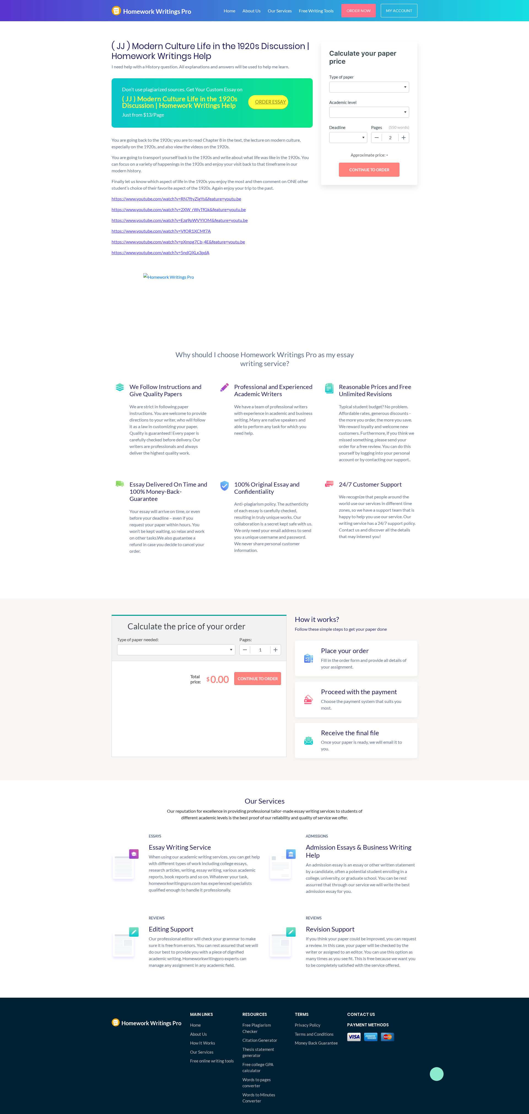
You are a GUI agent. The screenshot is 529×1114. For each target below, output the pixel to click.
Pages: (245, 639)
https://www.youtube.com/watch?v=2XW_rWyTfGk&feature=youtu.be (179, 209)
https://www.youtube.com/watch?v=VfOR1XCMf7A (161, 230)
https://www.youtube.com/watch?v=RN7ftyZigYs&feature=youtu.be (176, 198)
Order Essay (270, 102)
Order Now (359, 10)
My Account (399, 10)
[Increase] (403, 137)
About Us (251, 10)
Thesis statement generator (258, 1052)
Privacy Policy (307, 1024)
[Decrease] (376, 137)
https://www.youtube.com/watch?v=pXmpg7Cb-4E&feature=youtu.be (178, 241)
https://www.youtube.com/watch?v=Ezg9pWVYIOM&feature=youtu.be (180, 220)
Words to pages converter (256, 1082)
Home (229, 10)
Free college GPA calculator (257, 1067)
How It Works (202, 1042)
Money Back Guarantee (316, 1042)
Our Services (280, 10)
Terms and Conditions (314, 1034)
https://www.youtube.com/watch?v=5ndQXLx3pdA (160, 252)
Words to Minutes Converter (258, 1098)
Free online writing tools (212, 1060)
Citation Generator (259, 1040)
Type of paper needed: (138, 639)
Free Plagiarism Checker (256, 1028)
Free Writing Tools (316, 10)
